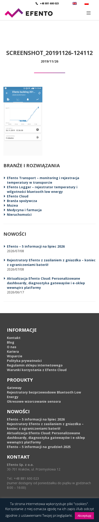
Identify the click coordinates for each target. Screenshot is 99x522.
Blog (10, 342)
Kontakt (13, 338)
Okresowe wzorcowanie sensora (34, 401)
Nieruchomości (19, 214)
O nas (11, 347)
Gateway (14, 387)
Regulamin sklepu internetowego (35, 365)
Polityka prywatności (24, 360)
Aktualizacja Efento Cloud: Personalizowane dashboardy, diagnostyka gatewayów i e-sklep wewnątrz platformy (46, 283)
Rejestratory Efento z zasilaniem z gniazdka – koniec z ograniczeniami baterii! (45, 426)
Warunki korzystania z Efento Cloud (37, 370)
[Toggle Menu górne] (49, 13)
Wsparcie (14, 356)
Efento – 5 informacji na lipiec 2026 (36, 246)
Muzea (12, 205)
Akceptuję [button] (84, 516)
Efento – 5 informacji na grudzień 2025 (39, 447)
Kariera (13, 351)
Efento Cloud (17, 196)
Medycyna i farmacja (24, 210)
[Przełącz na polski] (87, 3)
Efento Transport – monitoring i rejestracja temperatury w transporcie (43, 180)
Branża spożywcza (22, 201)
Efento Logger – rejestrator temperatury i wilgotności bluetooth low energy (42, 189)
